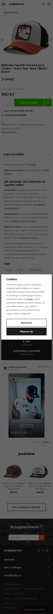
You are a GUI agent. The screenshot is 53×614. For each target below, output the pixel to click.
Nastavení (26, 322)
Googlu (30, 299)
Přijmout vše (26, 331)
